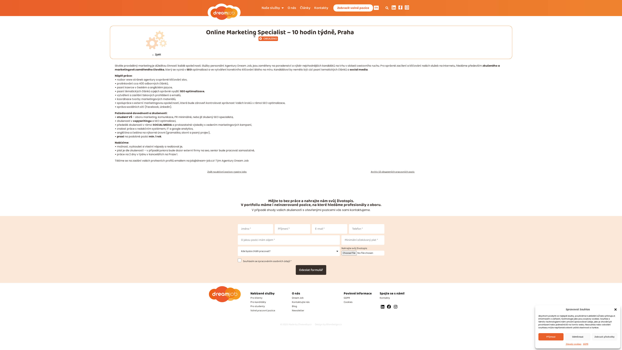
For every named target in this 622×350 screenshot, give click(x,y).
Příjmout (551, 337)
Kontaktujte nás (301, 302)
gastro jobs (240, 172)
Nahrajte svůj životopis (354, 248)
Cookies (348, 302)
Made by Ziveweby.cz (296, 324)
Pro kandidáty (258, 302)
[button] (615, 309)
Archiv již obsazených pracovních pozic (393, 172)
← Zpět (156, 54)
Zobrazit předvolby (604, 337)
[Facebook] (389, 306)
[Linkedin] (382, 306)
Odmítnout (577, 337)
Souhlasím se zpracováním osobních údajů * (266, 261)
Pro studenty (257, 306)
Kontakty (321, 8)
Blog (294, 306)
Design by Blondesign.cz (328, 324)
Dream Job (298, 298)
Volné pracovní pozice (262, 311)
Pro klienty (256, 298)
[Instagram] (395, 306)
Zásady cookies (573, 344)
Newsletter (298, 311)
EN (376, 8)
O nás (292, 8)
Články (305, 8)
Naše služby (271, 8)
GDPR (585, 344)
